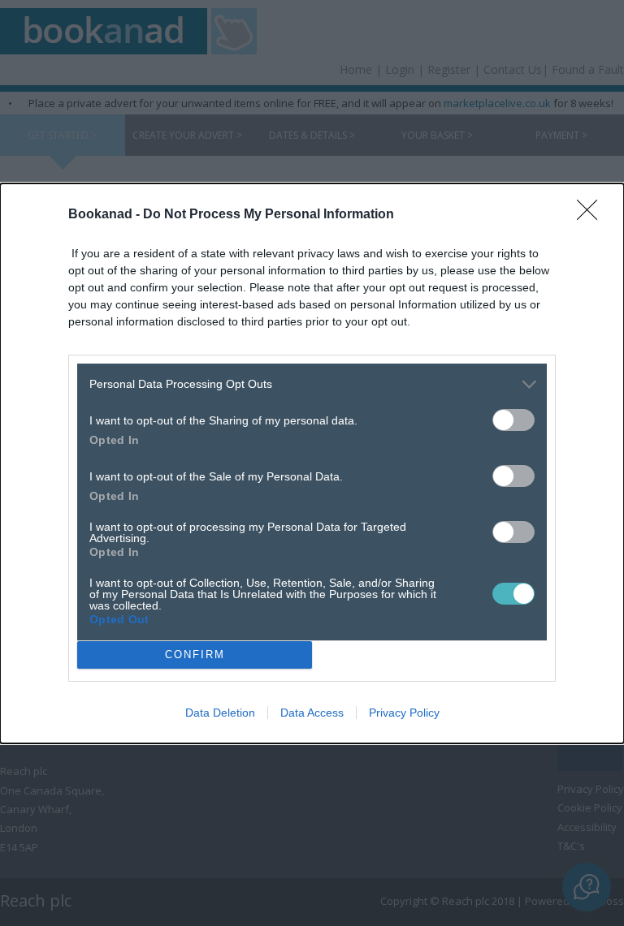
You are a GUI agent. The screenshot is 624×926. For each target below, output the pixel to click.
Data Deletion (220, 712)
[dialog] (312, 463)
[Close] (592, 215)
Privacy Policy (404, 712)
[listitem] (312, 384)
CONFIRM (195, 654)
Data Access (312, 712)
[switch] (513, 420)
